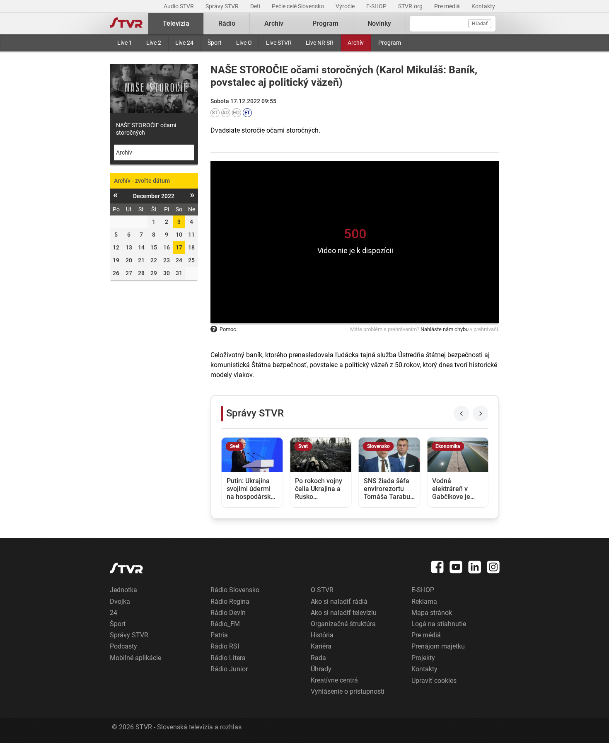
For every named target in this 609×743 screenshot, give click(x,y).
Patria (219, 635)
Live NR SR (320, 42)
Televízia (176, 23)
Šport (215, 42)
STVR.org (411, 6)
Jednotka (123, 590)
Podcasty (123, 646)
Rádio (226, 23)
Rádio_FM (225, 624)
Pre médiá (447, 6)
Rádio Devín (228, 613)
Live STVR (279, 42)
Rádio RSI (224, 646)
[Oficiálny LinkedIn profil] (474, 567)
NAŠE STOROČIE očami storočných (146, 129)
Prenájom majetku (438, 646)
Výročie (346, 6)
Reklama (424, 601)
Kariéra (321, 646)
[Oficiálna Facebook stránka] (437, 567)
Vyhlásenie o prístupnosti (347, 691)
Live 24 (184, 42)
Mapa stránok (431, 613)
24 (113, 613)
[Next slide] (480, 413)
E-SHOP (377, 6)
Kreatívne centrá (334, 680)
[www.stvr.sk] (126, 568)
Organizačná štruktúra (343, 624)
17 (179, 247)
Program (389, 42)
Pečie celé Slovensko (298, 6)
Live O (244, 42)
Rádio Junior (229, 669)
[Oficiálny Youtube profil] (456, 567)
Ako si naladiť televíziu (344, 613)
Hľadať (480, 24)
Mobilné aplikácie (135, 658)
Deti (255, 6)
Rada (318, 658)
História (322, 635)
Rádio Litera (228, 658)
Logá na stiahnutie (438, 624)
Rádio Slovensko (234, 590)
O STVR (322, 590)
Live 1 (124, 42)
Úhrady (321, 669)
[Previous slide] (461, 413)
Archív (356, 42)
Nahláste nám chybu (444, 329)
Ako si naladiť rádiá (339, 601)
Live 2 (153, 42)
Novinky (379, 23)
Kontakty (483, 6)
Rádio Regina (229, 601)
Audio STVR (179, 6)
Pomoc (228, 329)
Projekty (423, 658)
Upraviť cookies (434, 681)
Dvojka (120, 601)
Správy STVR (222, 6)
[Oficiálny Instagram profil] (493, 567)
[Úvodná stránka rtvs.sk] (126, 23)
